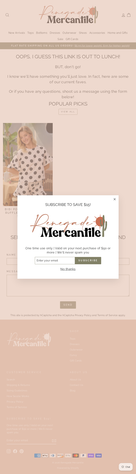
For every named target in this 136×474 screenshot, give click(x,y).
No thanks (67, 269)
